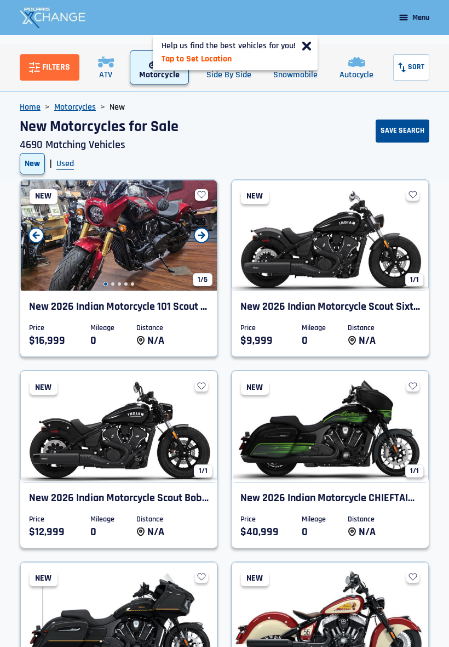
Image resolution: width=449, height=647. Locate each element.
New (32, 163)
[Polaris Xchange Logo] (52, 17)
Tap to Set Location (197, 59)
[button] (105, 284)
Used (65, 163)
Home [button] (30, 107)
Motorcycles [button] (75, 107)
